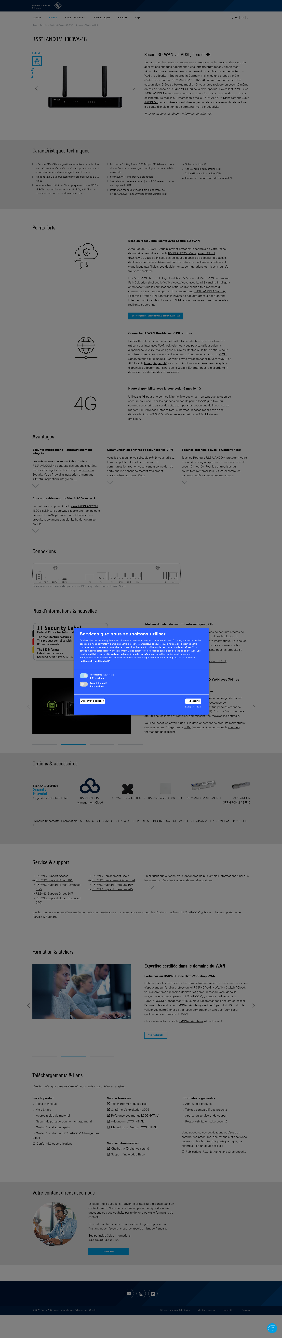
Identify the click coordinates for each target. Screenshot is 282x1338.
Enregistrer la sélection (92, 701)
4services (97, 686)
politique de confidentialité (95, 661)
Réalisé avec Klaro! (193, 707)
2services (97, 678)
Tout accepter (193, 701)
